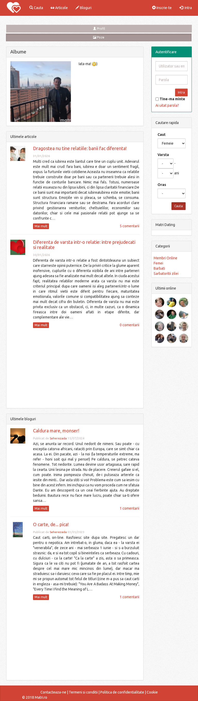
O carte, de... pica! (51, 524)
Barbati (159, 268)
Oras (162, 185)
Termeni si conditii (83, 692)
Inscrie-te (164, 8)
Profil (100, 28)
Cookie (152, 692)
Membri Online (165, 258)
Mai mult (41, 226)
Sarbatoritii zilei (166, 273)
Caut (162, 135)
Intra (187, 8)
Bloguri (85, 8)
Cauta (38, 8)
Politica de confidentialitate (122, 692)
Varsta (163, 155)
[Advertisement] (74, 368)
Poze (100, 37)
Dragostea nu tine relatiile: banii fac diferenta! (80, 148)
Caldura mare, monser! (56, 430)
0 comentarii (129, 325)
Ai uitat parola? (167, 105)
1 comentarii (129, 508)
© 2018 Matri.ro (34, 697)
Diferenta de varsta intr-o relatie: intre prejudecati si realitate (84, 244)
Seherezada (58, 438)
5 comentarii (129, 226)
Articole (61, 8)
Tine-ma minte (172, 99)
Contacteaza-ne (53, 692)
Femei (158, 263)
